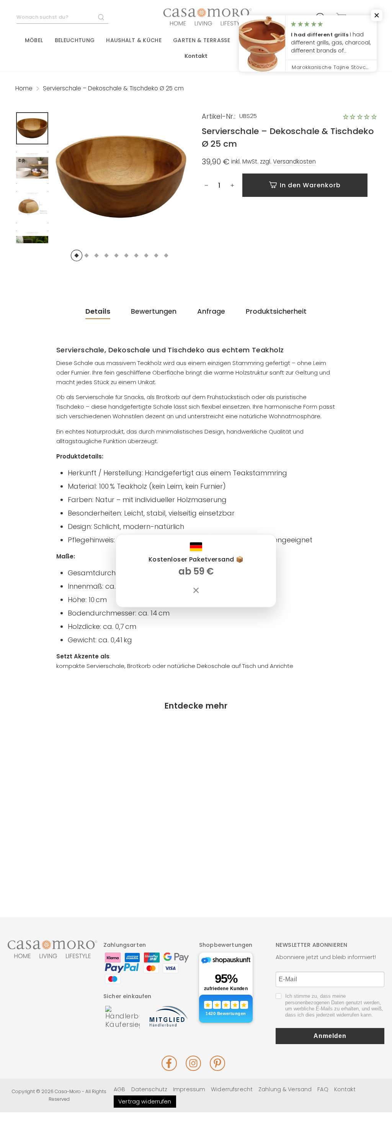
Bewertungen (153, 311)
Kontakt (196, 56)
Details (97, 311)
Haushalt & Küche (134, 40)
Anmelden (330, 1036)
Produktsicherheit (276, 311)
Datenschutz (149, 1089)
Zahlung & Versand (285, 1089)
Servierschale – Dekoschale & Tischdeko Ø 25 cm (56, 842)
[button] (360, 117)
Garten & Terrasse (201, 40)
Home (24, 88)
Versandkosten (294, 161)
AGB (119, 1089)
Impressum (189, 1089)
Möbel (34, 40)
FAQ (322, 1089)
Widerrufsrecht (232, 1089)
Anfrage (211, 311)
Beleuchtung (75, 40)
